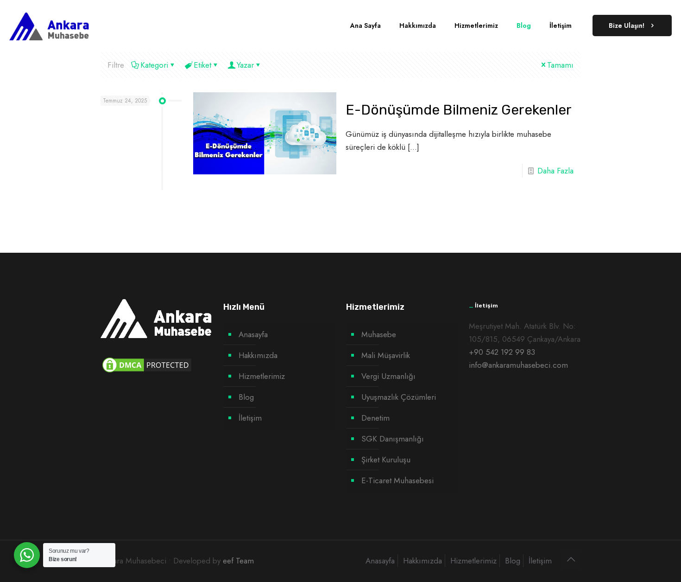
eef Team (238, 560)
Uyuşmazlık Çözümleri (398, 397)
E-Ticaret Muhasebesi (397, 480)
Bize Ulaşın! (626, 25)
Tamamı (560, 64)
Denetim (375, 417)
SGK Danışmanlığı (392, 438)
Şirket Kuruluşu (385, 459)
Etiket (202, 64)
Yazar (245, 64)
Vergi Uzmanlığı (388, 376)
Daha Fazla (555, 170)
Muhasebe (378, 334)
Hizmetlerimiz (262, 376)
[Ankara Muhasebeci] (49, 25)
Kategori (154, 64)
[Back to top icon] (570, 559)
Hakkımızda (258, 355)
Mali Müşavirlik (385, 355)
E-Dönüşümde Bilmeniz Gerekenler (459, 110)
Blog (246, 397)
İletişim (250, 417)
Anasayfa (253, 334)
